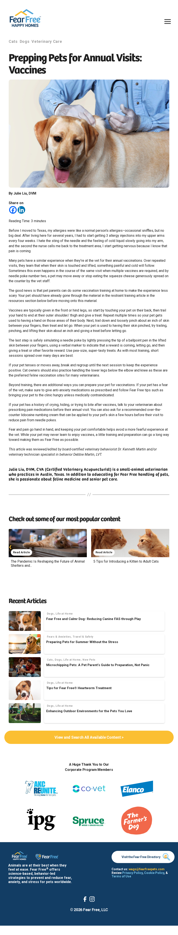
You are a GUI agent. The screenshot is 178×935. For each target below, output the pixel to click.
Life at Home (64, 613)
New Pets (89, 659)
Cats (13, 41)
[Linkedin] (21, 210)
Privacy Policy (132, 873)
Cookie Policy (154, 873)
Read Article (21, 552)
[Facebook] (13, 210)
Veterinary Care (46, 41)
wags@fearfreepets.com (147, 869)
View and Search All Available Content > (88, 737)
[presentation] (10, 546)
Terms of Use (121, 876)
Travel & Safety (83, 636)
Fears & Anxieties (59, 636)
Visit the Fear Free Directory (141, 857)
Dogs (25, 41)
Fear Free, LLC (95, 909)
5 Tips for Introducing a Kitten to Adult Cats (126, 561)
